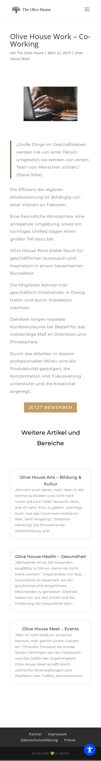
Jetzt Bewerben (50, 407)
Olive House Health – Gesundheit (50, 556)
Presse (69, 740)
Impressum (57, 734)
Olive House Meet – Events (50, 628)
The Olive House (30, 52)
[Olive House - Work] (51, 121)
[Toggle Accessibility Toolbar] (89, 749)
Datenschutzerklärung (39, 740)
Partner (35, 734)
